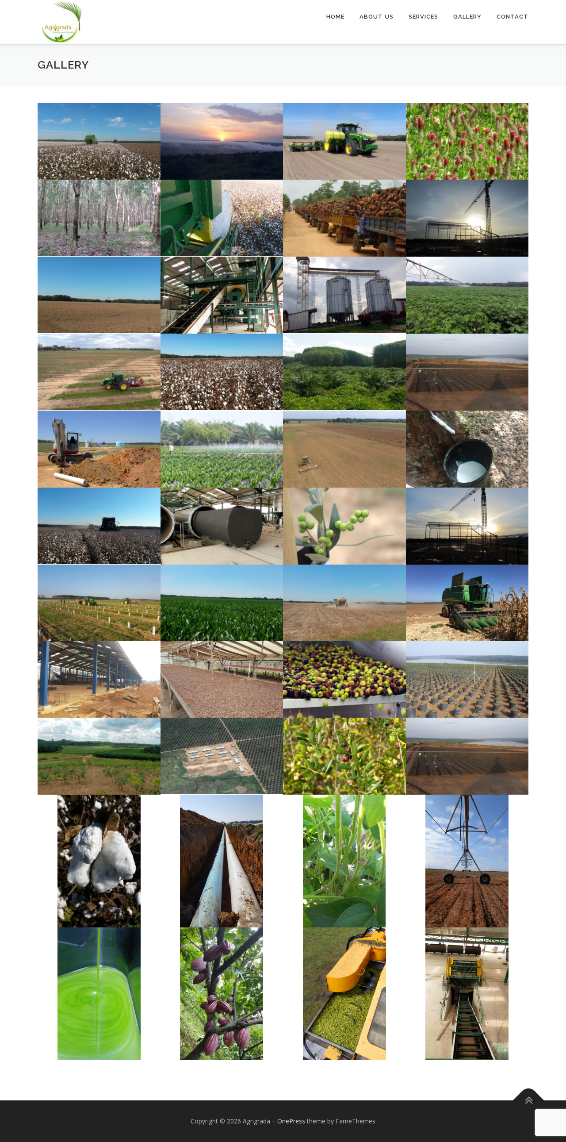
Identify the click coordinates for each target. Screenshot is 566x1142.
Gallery (467, 16)
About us (376, 16)
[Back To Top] (528, 1100)
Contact (512, 16)
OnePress (291, 1121)
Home (335, 16)
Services (423, 16)
